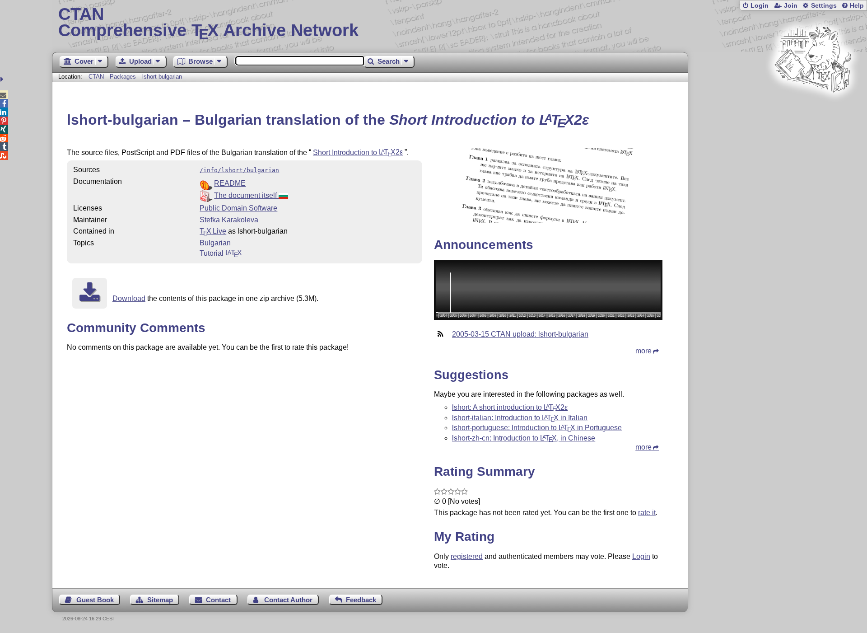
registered (467, 556)
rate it (647, 512)
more (643, 351)
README (230, 183)
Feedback (361, 600)
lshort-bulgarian (162, 76)
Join (790, 5)
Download (128, 298)
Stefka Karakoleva (229, 220)
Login (759, 5)
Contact (218, 600)
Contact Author (288, 600)
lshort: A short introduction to (510, 407)
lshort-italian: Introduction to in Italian (519, 418)
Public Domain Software (238, 208)
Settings (824, 5)
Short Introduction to (358, 152)
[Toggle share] (2, 79)
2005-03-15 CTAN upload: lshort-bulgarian (520, 334)
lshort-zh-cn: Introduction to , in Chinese (523, 438)
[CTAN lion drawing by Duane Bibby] (812, 109)
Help (857, 5)
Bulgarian (215, 243)
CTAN (96, 76)
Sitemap (160, 600)
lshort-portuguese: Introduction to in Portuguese (537, 427)
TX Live (213, 231)
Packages (124, 76)
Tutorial (221, 253)
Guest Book (95, 600)
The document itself (246, 195)
